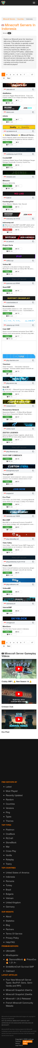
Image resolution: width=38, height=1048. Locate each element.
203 (18, 481)
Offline (7, 230)
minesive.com (11, 177)
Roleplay (10, 859)
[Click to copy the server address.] (33, 89)
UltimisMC (10, 950)
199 (18, 459)
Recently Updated (14, 795)
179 (18, 371)
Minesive (6, 180)
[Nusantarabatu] (19, 298)
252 (18, 632)
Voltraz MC (7, 264)
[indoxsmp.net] (19, 215)
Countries (20, 19)
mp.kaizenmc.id (11, 131)
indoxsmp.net (8, 222)
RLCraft (9, 838)
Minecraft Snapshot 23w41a (19, 989)
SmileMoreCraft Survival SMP (20, 966)
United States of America (17, 872)
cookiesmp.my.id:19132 (14, 154)
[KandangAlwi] (19, 194)
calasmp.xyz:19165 (12, 325)
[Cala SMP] (19, 321)
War (8, 846)
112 (18, 207)
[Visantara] (19, 356)
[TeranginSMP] (19, 466)
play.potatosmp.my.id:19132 (15, 562)
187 (18, 417)
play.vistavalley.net (12, 539)
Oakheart (10, 970)
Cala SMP (6, 329)
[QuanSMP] (19, 279)
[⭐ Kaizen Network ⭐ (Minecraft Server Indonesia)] (19, 127)
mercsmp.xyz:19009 (13, 516)
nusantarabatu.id (12, 302)
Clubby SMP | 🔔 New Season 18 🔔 (17, 681)
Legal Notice (19, 1045)
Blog (8, 925)
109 (18, 165)
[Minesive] (19, 173)
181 (18, 394)
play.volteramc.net (12, 584)
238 (18, 611)
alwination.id (10, 89)
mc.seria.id (10, 241)
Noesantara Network (11, 409)
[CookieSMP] (19, 150)
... (28, 74)
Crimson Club (7, 706)
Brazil (8, 889)
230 (18, 573)
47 (18, 119)
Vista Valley (7, 543)
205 (18, 527)
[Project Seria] (19, 237)
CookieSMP (7, 158)
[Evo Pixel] (19, 489)
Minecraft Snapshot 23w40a (19, 994)
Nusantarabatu (9, 306)
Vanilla (9, 855)
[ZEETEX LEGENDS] (19, 424)
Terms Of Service (14, 933)
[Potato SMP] (19, 558)
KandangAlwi (8, 201)
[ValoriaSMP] (19, 599)
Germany (10, 906)
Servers (6, 33)
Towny (9, 863)
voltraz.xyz (9, 260)
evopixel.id (9, 493)
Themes (9, 820)
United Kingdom (13, 902)
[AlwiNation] (19, 85)
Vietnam (10, 898)
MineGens (7, 626)
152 (18, 230)
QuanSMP (7, 287)
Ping (8, 812)
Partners (10, 929)
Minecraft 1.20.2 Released (18, 998)
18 (4, 78)
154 (18, 271)
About (8, 916)
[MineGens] (19, 618)
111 (18, 186)
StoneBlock (11, 842)
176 (18, 313)
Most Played (11, 790)
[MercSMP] (19, 512)
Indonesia (10, 876)
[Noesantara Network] (19, 402)
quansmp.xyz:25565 (13, 283)
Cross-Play (11, 850)
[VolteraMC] (19, 580)
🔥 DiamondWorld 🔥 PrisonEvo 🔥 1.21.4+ (21, 961)
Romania (10, 881)
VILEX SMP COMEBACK (12, 455)
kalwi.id (8, 198)
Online (7, 100)
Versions (10, 807)
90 (18, 142)
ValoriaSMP (7, 607)
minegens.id (10, 623)
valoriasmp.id (10, 603)
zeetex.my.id (10, 429)
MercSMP (6, 520)
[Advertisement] (19, 12)
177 (18, 336)
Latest (9, 786)
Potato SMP (7, 565)
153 (18, 249)
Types (8, 816)
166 (18, 290)
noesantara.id (11, 406)
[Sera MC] (19, 379)
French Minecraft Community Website (19, 1004)
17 (32, 74)
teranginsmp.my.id (12, 470)
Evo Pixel (6, 497)
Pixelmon (10, 829)
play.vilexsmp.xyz (12, 451)
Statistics (10, 920)
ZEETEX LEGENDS (10, 432)
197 (18, 439)
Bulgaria (9, 893)
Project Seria (8, 245)
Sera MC (6, 387)
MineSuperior (12, 955)
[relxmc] (19, 108)
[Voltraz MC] (19, 256)
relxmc (5, 116)
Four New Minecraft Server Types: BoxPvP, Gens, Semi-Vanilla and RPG (19, 982)
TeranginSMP (8, 474)
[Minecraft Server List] (3, 2)
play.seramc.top (11, 383)
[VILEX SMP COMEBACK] (19, 447)
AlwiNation (7, 93)
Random (10, 799)
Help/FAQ (10, 942)
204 (18, 504)
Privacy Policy (12, 937)
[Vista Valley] (19, 535)
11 (18, 100)
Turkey (9, 885)
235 (18, 592)
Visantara (6, 364)
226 (18, 550)
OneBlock (10, 833)
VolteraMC (7, 588)
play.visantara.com (12, 360)
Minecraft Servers (9, 19)
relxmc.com (10, 112)
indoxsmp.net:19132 (13, 219)
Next (8, 78)
